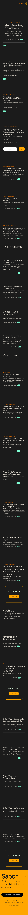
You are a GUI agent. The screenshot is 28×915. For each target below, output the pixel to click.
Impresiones (6, 61)
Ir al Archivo (14, 596)
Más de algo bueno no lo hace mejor (11, 199)
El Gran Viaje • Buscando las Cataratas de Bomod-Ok (13, 720)
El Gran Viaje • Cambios (12, 834)
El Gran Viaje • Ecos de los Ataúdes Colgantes (14, 668)
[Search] (22, 149)
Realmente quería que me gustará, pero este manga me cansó (14, 230)
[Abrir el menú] (26, 876)
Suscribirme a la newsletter (12, 894)
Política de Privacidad (8, 902)
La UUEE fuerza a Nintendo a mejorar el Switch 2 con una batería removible (13, 506)
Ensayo (4, 535)
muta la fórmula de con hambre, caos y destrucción (13, 474)
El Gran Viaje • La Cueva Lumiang (9, 777)
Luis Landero (9, 39)
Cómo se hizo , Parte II (12, 261)
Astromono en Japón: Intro (10, 638)
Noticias (10, 22)
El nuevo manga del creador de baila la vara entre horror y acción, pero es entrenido (13, 131)
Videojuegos (16, 22)
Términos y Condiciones (19, 902)
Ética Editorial (16, 905)
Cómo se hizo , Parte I (12, 287)
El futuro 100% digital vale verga (11, 375)
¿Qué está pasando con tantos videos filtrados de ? (14, 27)
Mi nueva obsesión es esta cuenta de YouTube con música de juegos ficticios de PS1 (13, 170)
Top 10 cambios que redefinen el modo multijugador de (14, 65)
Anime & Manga (7, 126)
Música (4, 166)
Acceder (21, 3)
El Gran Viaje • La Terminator (14, 808)
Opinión (5, 196)
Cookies (10, 905)
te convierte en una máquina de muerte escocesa (13, 440)
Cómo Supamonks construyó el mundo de (13, 337)
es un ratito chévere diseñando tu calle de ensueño (12, 98)
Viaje (4, 634)
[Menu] (25, 3)
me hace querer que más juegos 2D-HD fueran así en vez (13, 570)
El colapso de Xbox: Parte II (12, 538)
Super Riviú (6, 94)
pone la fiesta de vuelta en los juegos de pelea (13, 408)
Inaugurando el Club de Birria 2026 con (10, 313)
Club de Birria (13, 247)
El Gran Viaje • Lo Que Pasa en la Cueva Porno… (13, 748)
